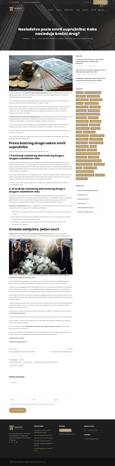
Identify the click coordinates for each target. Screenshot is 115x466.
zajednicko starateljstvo (85, 171)
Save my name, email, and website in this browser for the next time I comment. (33, 404)
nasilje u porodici (82, 121)
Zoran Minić (25, 38)
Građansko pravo (82, 195)
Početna (51, 10)
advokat (79, 92)
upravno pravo (99, 164)
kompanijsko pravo (91, 103)
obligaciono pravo (82, 128)
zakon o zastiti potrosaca (85, 175)
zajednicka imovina (90, 167)
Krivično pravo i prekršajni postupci (87, 190)
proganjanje (81, 150)
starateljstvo (81, 157)
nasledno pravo (95, 121)
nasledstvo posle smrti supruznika (68, 38)
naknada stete (81, 117)
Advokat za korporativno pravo (43, 438)
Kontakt (93, 10)
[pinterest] (14, 442)
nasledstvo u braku (86, 38)
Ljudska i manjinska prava (85, 212)
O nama (58, 10)
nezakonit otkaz (82, 124)
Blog (78, 10)
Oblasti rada (68, 10)
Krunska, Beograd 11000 (91, 439)
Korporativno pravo (83, 199)
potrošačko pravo (96, 139)
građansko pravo (82, 99)
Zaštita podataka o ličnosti (85, 207)
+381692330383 (15, 2)
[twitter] (90, 2)
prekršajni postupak (96, 142)
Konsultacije (101, 2)
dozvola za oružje (93, 96)
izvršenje (79, 103)
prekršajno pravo (82, 146)
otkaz (79, 132)
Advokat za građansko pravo (43, 435)
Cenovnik (85, 10)
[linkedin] (88, 2)
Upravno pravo (81, 203)
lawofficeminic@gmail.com (31, 2)
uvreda (79, 167)
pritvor (93, 146)
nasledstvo (53, 38)
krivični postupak (82, 107)
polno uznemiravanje (97, 135)
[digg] (83, 2)
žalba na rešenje (81, 178)
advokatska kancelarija (93, 92)
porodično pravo (82, 139)
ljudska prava (81, 110)
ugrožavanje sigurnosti (84, 164)
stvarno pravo (93, 157)
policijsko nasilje (82, 135)
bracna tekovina (43, 38)
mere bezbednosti (93, 110)
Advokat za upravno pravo (42, 441)
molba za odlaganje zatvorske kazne (88, 114)
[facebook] (85, 2)
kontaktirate (27, 334)
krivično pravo (95, 107)
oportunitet (95, 128)
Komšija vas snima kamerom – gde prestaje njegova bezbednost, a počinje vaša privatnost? (89, 61)
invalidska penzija (96, 99)
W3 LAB (43, 462)
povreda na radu (82, 142)
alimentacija (80, 96)
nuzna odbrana (94, 124)
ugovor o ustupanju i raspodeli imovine (88, 160)
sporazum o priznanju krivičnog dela (88, 153)
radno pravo (92, 150)
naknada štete (93, 117)
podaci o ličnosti (89, 132)
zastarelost (100, 175)
